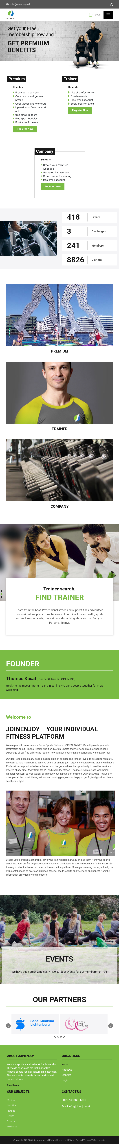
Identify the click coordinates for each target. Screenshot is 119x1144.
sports (11, 1121)
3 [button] (61, 1037)
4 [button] (64, 1037)
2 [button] (58, 1037)
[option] (35, 1024)
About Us (67, 1069)
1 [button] (55, 1037)
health (10, 1116)
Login (97, 14)
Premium (59, 351)
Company (60, 506)
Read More (13, 1085)
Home (65, 1064)
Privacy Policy (75, 1140)
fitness (11, 1110)
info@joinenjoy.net (20, 4)
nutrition (12, 1105)
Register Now (25, 128)
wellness (12, 1126)
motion (11, 1100)
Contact (66, 1075)
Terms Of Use (90, 1140)
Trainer (60, 429)
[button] (2, 591)
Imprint (102, 1140)
